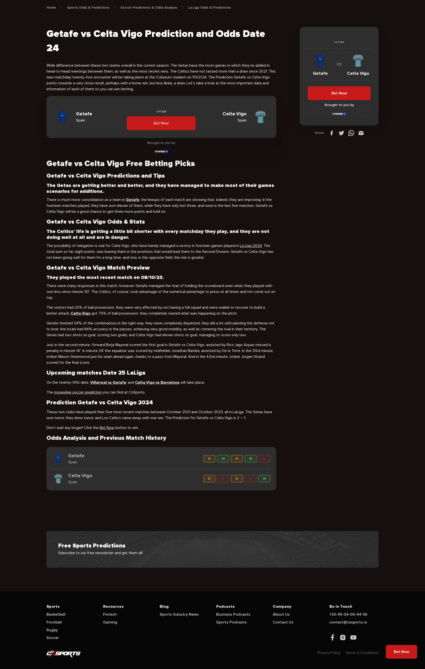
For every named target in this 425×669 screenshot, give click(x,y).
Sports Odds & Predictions (88, 7)
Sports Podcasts (231, 622)
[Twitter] (341, 132)
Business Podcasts (233, 614)
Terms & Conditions (362, 652)
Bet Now (161, 123)
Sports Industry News (179, 614)
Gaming (110, 622)
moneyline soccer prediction (78, 392)
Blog (164, 606)
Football (54, 622)
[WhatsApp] (351, 132)
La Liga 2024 (251, 245)
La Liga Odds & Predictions (209, 7)
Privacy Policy (329, 652)
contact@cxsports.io (348, 622)
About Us (281, 614)
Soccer (52, 637)
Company (282, 606)
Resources (113, 606)
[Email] (361, 132)
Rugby (52, 630)
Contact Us (283, 622)
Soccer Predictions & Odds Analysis (149, 7)
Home (51, 7)
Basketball (55, 614)
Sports (53, 606)
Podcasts (225, 606)
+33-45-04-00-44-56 (348, 614)
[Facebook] (331, 132)
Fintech (110, 614)
